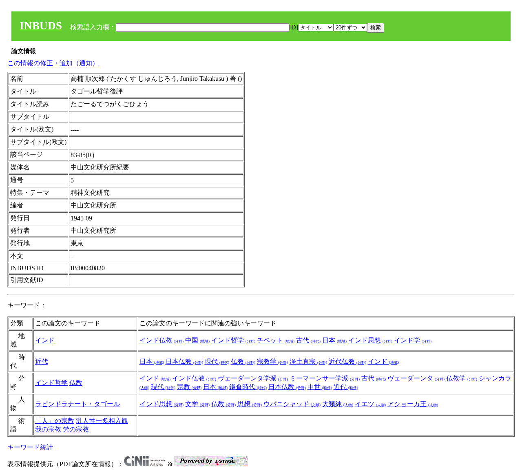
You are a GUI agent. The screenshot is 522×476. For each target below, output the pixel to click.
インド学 (412, 340)
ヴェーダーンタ (416, 378)
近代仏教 (347, 361)
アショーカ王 (412, 403)
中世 (319, 386)
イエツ (370, 403)
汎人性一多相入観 (102, 420)
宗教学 (272, 361)
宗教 (189, 386)
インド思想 (370, 340)
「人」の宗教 (54, 420)
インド (45, 340)
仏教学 (461, 378)
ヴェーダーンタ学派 (253, 378)
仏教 (243, 361)
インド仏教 (161, 340)
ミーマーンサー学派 (325, 378)
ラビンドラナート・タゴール (77, 403)
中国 (197, 340)
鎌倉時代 (248, 386)
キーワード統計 (30, 447)
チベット (275, 340)
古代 (308, 340)
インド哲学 (233, 340)
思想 (249, 403)
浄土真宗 (308, 361)
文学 (197, 403)
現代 (217, 361)
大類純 (337, 403)
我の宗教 (48, 429)
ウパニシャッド (292, 403)
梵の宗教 (76, 429)
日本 (334, 340)
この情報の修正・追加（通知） (53, 63)
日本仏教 (184, 361)
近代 (41, 361)
